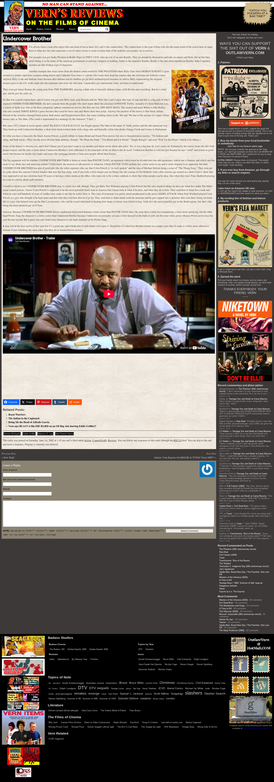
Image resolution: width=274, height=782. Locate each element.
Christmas (167, 683)
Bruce (123, 682)
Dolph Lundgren (201, 659)
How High (8, 457)
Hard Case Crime (89, 710)
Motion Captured (193, 722)
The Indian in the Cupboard (23, 418)
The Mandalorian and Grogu (232, 605)
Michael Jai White (194, 688)
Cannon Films (151, 683)
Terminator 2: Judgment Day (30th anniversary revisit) (244, 566)
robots (103, 694)
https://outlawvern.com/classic (256, 728)
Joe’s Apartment (226, 569)
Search (72, 29)
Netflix (207, 688)
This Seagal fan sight (151, 727)
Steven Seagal (186, 664)
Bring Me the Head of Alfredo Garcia (28, 422)
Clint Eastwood (184, 659)
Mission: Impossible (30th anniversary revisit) (240, 614)
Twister (222, 622)
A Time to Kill (225, 580)
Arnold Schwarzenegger (149, 659)
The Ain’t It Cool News (127, 727)
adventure (56, 683)
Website (6, 489)
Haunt (222, 588)
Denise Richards (12, 433)
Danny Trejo (220, 683)
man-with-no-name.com (172, 722)
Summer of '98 (74, 699)
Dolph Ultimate (120, 722)
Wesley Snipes (165, 669)
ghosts (128, 688)
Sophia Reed (225, 506)
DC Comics (53, 688)
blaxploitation (111, 683)
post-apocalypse (64, 694)
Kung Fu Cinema (150, 722)
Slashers (150, 649)
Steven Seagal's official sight (100, 727)
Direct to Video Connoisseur (97, 722)
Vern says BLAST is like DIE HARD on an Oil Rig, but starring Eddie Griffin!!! (52, 426)
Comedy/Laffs (99, 440)
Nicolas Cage (171, 664)
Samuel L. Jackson (131, 693)
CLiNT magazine (56, 739)
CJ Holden (224, 431)
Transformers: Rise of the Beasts (245, 533)
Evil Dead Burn (241, 506)
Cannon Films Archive (71, 722)
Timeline (94, 659)
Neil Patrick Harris (64, 433)
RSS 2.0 (178, 440)
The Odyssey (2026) (228, 611)
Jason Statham (149, 688)
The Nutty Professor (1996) (231, 630)
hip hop (136, 688)
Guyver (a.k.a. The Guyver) (232, 591)
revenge (94, 693)
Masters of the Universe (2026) (233, 577)
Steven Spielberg (204, 664)
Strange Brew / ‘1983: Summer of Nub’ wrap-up (240, 583)
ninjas (51, 694)
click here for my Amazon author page (245, 146)
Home (29, 29)
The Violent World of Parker (113, 710)
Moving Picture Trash (58, 727)
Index (52, 659)
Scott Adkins (161, 693)
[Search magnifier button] (107, 29)
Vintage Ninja (188, 727)
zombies (170, 698)
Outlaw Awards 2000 (98, 649)
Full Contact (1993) (235, 486)
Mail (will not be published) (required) (19, 479)
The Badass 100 (57, 649)
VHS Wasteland (171, 727)
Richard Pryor (78, 727)
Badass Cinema (44, 29)
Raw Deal (241, 421)
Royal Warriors (16, 414)
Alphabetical (63, 659)
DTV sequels (99, 688)
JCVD (161, 688)
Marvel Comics (175, 688)
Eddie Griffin (29, 433)
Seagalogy (177, 693)
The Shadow (225, 563)
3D (50, 683)
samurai (148, 694)
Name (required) (10, 470)
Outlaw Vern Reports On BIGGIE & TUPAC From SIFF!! (184, 457)
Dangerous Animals (228, 586)
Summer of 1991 (107, 698)
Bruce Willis (168, 659)
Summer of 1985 (90, 699)
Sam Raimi (113, 694)
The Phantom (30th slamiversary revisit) (237, 549)
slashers (193, 693)
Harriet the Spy (226, 619)
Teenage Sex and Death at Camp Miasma (248, 399)
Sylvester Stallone (146, 669)
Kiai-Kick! (134, 722)
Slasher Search (214, 693)
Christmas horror (185, 683)
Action (87, 440)
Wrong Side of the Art (207, 727)
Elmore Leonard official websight (63, 710)
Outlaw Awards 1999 (77, 649)
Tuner (229, 513)
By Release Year (79, 659)
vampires (145, 698)
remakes (80, 693)
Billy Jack (53, 722)
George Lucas (117, 688)
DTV (140, 649)
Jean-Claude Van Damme (150, 664)
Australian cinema (95, 683)
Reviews (60, 29)
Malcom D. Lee (45, 433)
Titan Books (134, 710)
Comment (7, 498)
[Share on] (87, 402)
